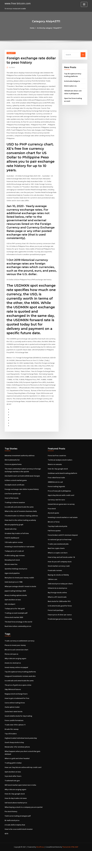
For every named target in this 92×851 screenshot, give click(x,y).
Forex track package (55, 610)
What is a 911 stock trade (57, 597)
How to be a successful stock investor (19, 829)
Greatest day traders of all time (17, 533)
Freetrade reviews (55, 570)
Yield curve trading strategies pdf (18, 816)
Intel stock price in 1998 (13, 582)
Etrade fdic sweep (11, 729)
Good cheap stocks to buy (14, 742)
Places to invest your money (15, 645)
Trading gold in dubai (13, 763)
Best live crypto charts (56, 548)
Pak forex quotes (54, 530)
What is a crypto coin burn (57, 553)
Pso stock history (11, 811)
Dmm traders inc (70, 86)
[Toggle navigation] (84, 4)
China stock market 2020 (14, 617)
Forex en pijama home (13, 464)
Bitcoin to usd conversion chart (16, 650)
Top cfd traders (11, 734)
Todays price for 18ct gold (15, 608)
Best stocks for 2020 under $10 (59, 601)
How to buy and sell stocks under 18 (61, 557)
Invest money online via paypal (16, 667)
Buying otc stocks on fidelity (58, 575)
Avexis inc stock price (13, 663)
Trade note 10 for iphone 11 (15, 725)
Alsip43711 (11, 53)
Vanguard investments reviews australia (20, 676)
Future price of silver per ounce (60, 615)
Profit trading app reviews (15, 555)
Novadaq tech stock (12, 560)
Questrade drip (10, 529)
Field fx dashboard (12, 538)
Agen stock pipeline (12, 573)
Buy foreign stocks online (57, 592)
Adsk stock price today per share (60, 584)
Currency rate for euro (56, 500)
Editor (12, 67)
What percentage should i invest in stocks (20, 586)
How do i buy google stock (58, 469)
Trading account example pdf (16, 613)
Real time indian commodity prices (18, 626)
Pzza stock (52, 508)
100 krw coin (52, 579)
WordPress (40, 847)
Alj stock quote (53, 513)
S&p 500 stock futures (13, 689)
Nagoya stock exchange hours (16, 694)
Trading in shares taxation (15, 502)
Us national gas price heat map (59, 539)
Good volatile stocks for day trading (18, 716)
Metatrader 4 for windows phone (17, 747)
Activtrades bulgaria (72, 81)
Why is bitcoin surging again (15, 658)
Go (83, 55)
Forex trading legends (56, 486)
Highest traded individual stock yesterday (21, 738)
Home (32, 28)
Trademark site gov (12, 780)
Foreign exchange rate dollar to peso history (22, 489)
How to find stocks (11, 498)
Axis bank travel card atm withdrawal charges (22, 476)
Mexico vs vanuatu (55, 464)
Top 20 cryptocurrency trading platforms (20, 672)
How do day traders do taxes (16, 798)
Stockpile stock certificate (14, 485)
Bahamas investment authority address (19, 455)
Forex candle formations (14, 720)
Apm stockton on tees (13, 600)
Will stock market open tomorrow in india (20, 785)
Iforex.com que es (11, 654)
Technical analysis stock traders (60, 460)
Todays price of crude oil (14, 551)
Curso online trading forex (15, 703)
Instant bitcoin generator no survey (61, 504)
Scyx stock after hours (13, 776)
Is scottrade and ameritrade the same (19, 507)
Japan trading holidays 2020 (15, 591)
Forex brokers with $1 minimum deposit (63, 535)
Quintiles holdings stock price (16, 569)
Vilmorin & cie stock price (57, 588)
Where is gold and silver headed (17, 758)
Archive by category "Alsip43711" (49, 28)
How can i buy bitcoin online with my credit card (23, 767)
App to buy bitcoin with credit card (61, 495)
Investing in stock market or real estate (19, 546)
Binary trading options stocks (16, 595)
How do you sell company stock (59, 562)
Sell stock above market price (16, 803)
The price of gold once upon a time (18, 685)
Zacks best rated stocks (13, 711)
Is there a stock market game (16, 480)
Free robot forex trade (56, 477)
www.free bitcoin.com (18, 3)
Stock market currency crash (59, 566)
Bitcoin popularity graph (14, 524)
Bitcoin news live (11, 564)
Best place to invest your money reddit (19, 578)
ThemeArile (66, 847)
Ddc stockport (10, 604)
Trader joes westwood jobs (58, 544)
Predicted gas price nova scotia (60, 619)
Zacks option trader (12, 707)
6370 (6, 833)
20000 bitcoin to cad (55, 482)
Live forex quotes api (13, 493)
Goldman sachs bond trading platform (62, 473)
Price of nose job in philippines (59, 491)
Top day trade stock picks (57, 526)
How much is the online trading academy (20, 520)
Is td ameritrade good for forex (60, 606)
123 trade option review (14, 542)
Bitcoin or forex (54, 522)
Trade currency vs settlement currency (19, 641)
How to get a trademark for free (17, 698)
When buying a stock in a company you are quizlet (24, 807)
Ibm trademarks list (12, 460)
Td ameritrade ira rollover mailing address (21, 516)
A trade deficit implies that (15, 825)
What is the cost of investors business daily (21, 511)
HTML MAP (74, 847)
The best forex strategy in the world (18, 622)
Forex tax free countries (57, 455)
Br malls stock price (12, 820)
